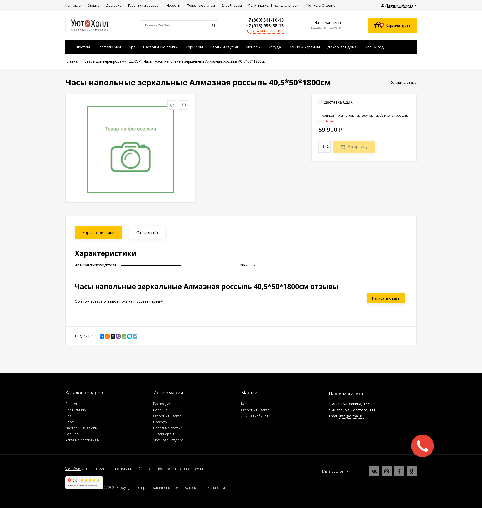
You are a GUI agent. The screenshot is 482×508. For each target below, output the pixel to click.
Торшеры (73, 434)
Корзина (160, 410)
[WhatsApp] (124, 336)
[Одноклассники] (107, 336)
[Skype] (129, 336)
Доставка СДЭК (338, 102)
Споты (70, 422)
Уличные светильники (83, 440)
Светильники (76, 410)
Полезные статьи (167, 428)
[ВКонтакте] (102, 336)
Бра (68, 416)
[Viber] (118, 336)
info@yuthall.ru (351, 416)
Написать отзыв (386, 298)
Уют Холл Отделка (168, 440)
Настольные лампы (81, 428)
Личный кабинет (254, 416)
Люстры (72, 403)
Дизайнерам (163, 434)
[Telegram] (135, 336)
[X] (113, 336)
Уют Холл (73, 468)
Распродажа (163, 403)
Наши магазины (327, 22)
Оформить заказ (167, 416)
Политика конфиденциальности (198, 487)
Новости (160, 422)
